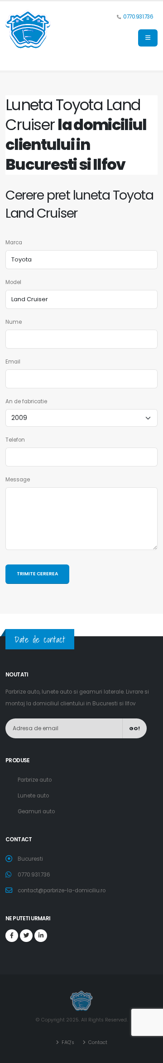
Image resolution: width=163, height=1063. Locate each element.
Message (17, 479)
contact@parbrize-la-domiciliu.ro (61, 890)
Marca (13, 242)
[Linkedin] (40, 935)
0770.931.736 (138, 16)
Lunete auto (33, 795)
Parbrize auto (35, 779)
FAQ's (67, 1042)
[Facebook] (11, 935)
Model (13, 282)
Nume (13, 322)
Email (12, 361)
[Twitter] (26, 935)
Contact (97, 1042)
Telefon (15, 439)
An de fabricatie (26, 401)
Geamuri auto (36, 811)
